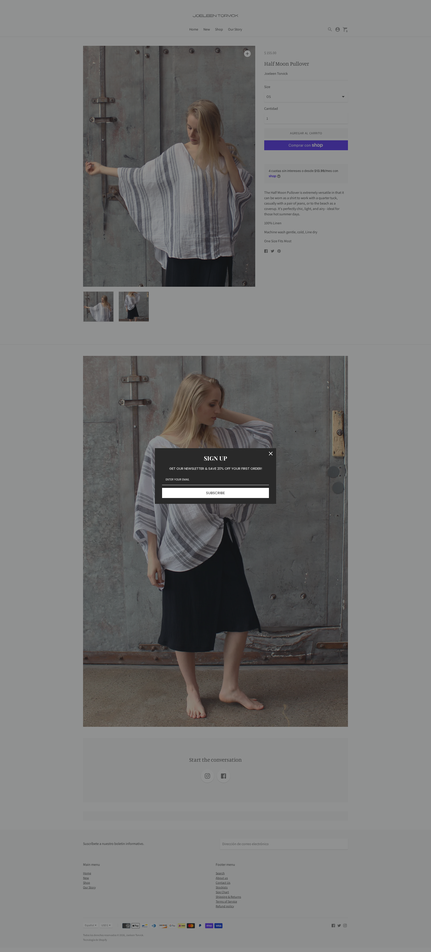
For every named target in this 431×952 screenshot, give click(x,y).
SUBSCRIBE (215, 493)
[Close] (270, 453)
